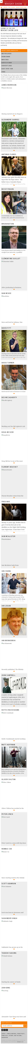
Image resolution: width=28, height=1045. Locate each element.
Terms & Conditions (11, 1033)
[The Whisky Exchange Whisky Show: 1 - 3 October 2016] (13, 3)
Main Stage (5, 59)
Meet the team (17, 1035)
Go (25, 1025)
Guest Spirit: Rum (7, 68)
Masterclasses (6, 53)
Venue (3, 72)
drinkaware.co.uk (20, 1041)
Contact (3, 1033)
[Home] (1, 7)
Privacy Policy (20, 1033)
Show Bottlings (6, 65)
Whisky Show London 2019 (9, 50)
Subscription (4, 1037)
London (5, 7)
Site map (11, 1035)
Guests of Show (6, 62)
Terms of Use (4, 1035)
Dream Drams (5, 56)
